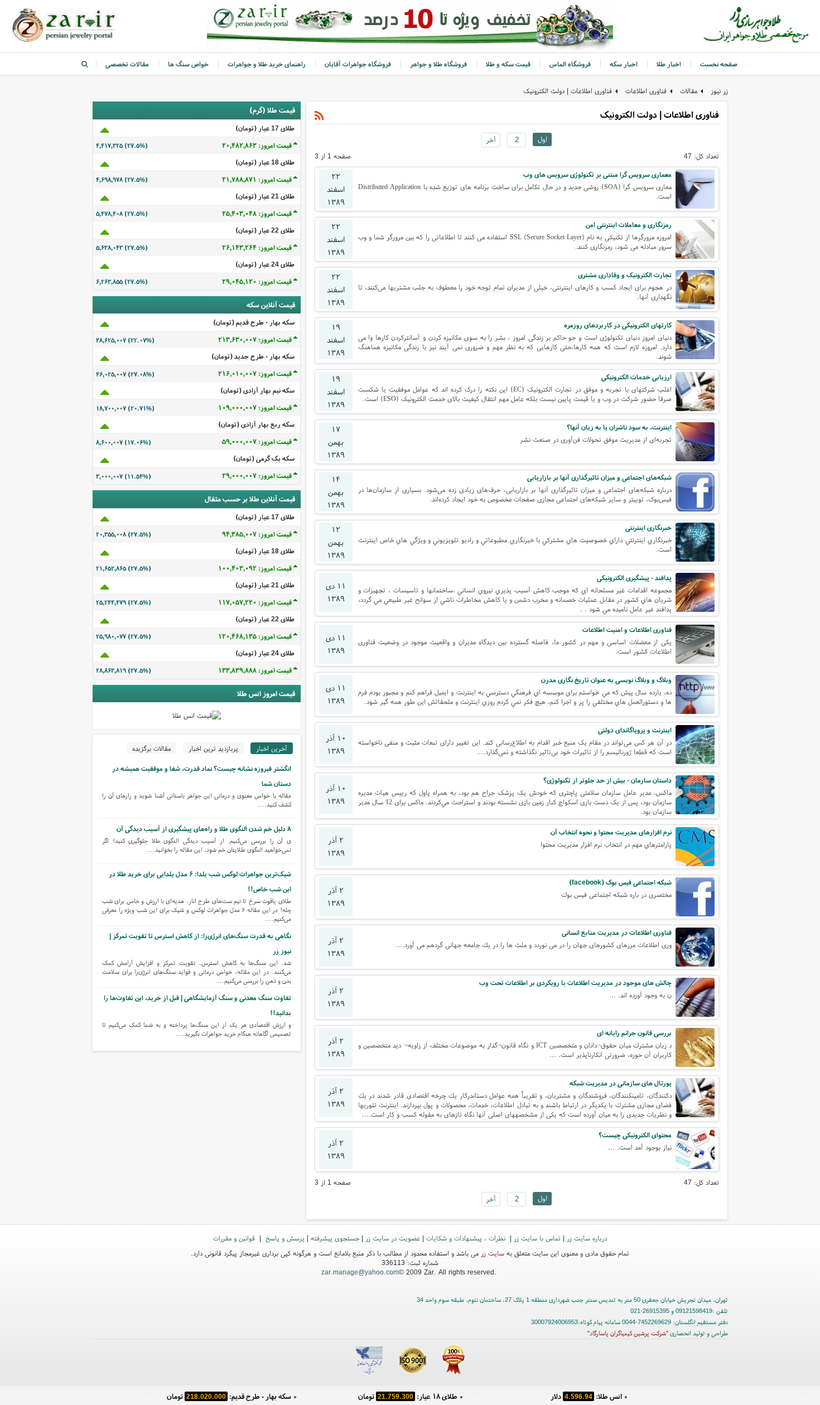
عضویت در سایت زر (392, 1238)
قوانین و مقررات (235, 1238)
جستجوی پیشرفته (335, 1238)
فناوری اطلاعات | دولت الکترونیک (567, 90)
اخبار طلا (669, 64)
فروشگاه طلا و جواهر (438, 64)
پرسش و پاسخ (284, 1238)
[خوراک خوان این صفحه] (319, 116)
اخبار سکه (624, 64)
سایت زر (492, 1253)
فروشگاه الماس (570, 64)
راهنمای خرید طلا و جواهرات (267, 64)
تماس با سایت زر (537, 1238)
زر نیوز (719, 90)
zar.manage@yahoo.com (360, 1272)
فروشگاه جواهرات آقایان (358, 64)
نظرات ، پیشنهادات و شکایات (467, 1238)
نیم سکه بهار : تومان (586, 1396)
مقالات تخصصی (127, 64)
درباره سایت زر (587, 1238)
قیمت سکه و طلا (508, 64)
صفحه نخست (718, 64)
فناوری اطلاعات (646, 90)
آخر (491, 139)
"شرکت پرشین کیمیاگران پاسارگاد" (627, 1333)
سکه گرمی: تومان (229, 1396)
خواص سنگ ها (188, 64)
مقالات (688, 90)
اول (542, 139)
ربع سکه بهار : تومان (407, 1396)
